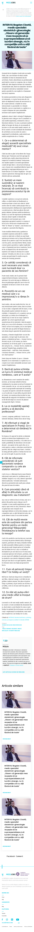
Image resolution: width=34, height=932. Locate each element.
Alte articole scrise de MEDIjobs (14, 672)
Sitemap (10, 926)
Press (3, 897)
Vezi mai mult (7, 739)
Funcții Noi (4, 915)
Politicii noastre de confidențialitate (23, 16)
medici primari (6, 628)
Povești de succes (7, 625)
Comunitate (5, 902)
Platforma (5, 909)
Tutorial (3, 913)
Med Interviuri (17, 625)
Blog (3, 906)
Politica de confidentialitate (28, 926)
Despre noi (5, 893)
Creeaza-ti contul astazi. (16, 665)
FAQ (3, 899)
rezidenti (14, 628)
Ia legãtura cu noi (7, 922)
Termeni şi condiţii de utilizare (18, 926)
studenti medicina (14, 630)
